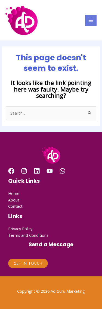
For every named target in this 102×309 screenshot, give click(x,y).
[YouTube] (50, 171)
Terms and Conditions (28, 235)
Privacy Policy (20, 228)
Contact (15, 206)
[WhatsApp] (62, 171)
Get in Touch (28, 263)
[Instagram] (24, 171)
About (13, 200)
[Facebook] (11, 171)
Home (13, 193)
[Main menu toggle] (91, 20)
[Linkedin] (37, 171)
